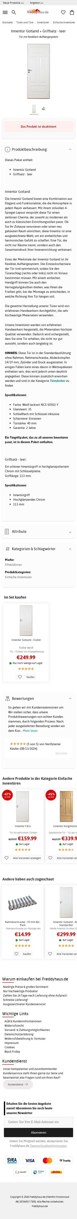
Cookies (10, 1047)
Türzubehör (57, 381)
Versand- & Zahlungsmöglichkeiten (27, 1030)
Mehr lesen (30, 731)
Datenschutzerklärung (19, 1034)
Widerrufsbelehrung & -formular (25, 1038)
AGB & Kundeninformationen (23, 1021)
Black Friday (12, 1051)
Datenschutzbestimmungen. (48, 1146)
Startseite (7, 22)
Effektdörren (13, 565)
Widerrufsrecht (14, 1025)
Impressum (12, 1043)
